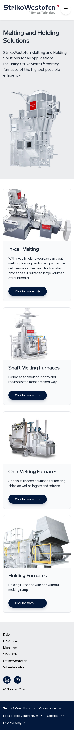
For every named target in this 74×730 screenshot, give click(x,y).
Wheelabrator (13, 667)
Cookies (52, 716)
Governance (47, 708)
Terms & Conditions (16, 708)
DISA (6, 634)
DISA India (10, 641)
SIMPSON (10, 654)
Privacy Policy (12, 723)
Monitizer (10, 647)
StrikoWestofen (15, 660)
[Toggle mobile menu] (66, 10)
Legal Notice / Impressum (20, 716)
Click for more (24, 291)
